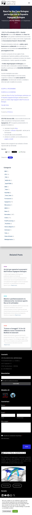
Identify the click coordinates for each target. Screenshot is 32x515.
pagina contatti (9, 139)
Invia (26, 446)
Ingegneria (7, 201)
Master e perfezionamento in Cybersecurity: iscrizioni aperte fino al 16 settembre (15, 301)
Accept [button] (15, 511)
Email (3, 412)
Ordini (10, 157)
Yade (6, 189)
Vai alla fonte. (5, 105)
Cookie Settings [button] (7, 511)
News (6, 211)
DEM (6, 186)
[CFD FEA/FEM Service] (9, 3)
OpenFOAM (8, 183)
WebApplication (9, 239)
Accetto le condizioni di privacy (12, 435)
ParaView (7, 223)
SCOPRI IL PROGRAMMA (8, 88)
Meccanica (7, 205)
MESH (6, 208)
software (13, 130)
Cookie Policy (17, 485)
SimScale (7, 230)
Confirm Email (20, 417)
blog (16, 128)
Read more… (14, 285)
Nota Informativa (5, 438)
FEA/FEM (7, 192)
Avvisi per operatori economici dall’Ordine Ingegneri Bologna (15, 270)
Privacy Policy (6, 485)
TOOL (6, 233)
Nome (3, 405)
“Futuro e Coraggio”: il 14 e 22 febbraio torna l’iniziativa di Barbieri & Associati (14, 330)
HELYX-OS (7, 180)
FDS (6, 177)
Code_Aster (8, 195)
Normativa (7, 214)
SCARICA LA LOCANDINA (8, 92)
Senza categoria (9, 226)
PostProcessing (9, 220)
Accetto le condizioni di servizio (10, 380)
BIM (6, 171)
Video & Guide (8, 236)
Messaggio (5, 421)
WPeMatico (10, 112)
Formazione (8, 198)
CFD (6, 174)
